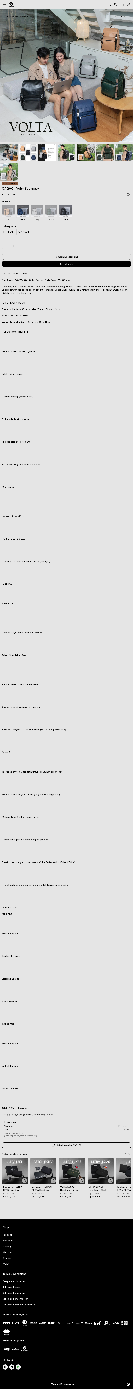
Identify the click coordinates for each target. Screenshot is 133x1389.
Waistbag (8, 1252)
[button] (116, 4)
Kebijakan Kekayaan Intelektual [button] (19, 1304)
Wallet (6, 1263)
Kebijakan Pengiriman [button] (14, 1292)
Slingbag (7, 1258)
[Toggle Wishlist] (128, 194)
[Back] (4, 4)
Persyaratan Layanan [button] (14, 1281)
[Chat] (128, 1384)
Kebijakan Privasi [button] (11, 1287)
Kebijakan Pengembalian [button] (15, 1298)
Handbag (7, 1234)
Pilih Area (122, 1126)
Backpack (8, 1240)
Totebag (7, 1246)
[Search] (109, 4)
